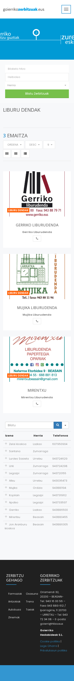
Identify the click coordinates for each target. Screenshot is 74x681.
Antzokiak (14, 601)
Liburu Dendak (18, 210)
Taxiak (30, 610)
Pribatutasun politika (53, 650)
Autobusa (14, 610)
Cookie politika (50, 641)
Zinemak (14, 617)
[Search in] (65, 425)
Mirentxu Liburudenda (37, 397)
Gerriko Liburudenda (37, 232)
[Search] (58, 425)
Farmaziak (15, 594)
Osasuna (32, 594)
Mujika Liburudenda (37, 315)
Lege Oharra (48, 646)
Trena (30, 601)
